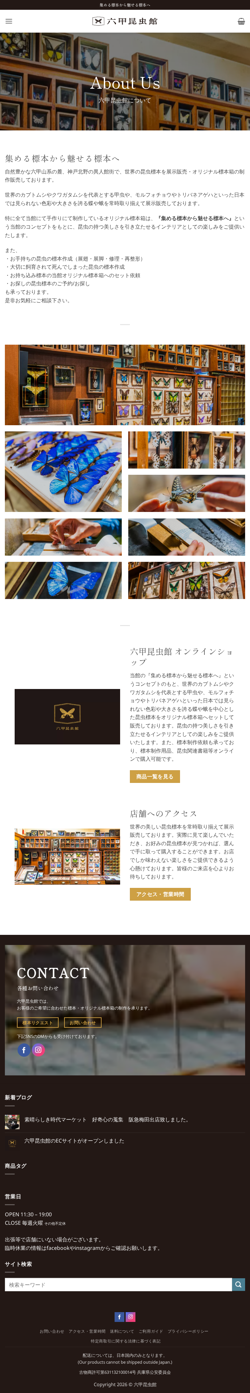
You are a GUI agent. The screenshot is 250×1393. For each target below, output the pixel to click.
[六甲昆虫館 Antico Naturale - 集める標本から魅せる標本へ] (125, 21)
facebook (58, 1247)
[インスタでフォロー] (38, 1049)
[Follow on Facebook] (119, 1317)
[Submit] (238, 1284)
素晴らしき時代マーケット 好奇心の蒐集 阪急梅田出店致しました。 (107, 1119)
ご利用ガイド (151, 1331)
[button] (9, 21)
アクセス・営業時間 (87, 1331)
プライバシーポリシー (188, 1331)
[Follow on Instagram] (130, 1317)
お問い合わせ (52, 1331)
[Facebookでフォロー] (24, 1049)
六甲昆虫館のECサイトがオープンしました (74, 1141)
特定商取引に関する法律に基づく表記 (125, 1341)
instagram (87, 1247)
